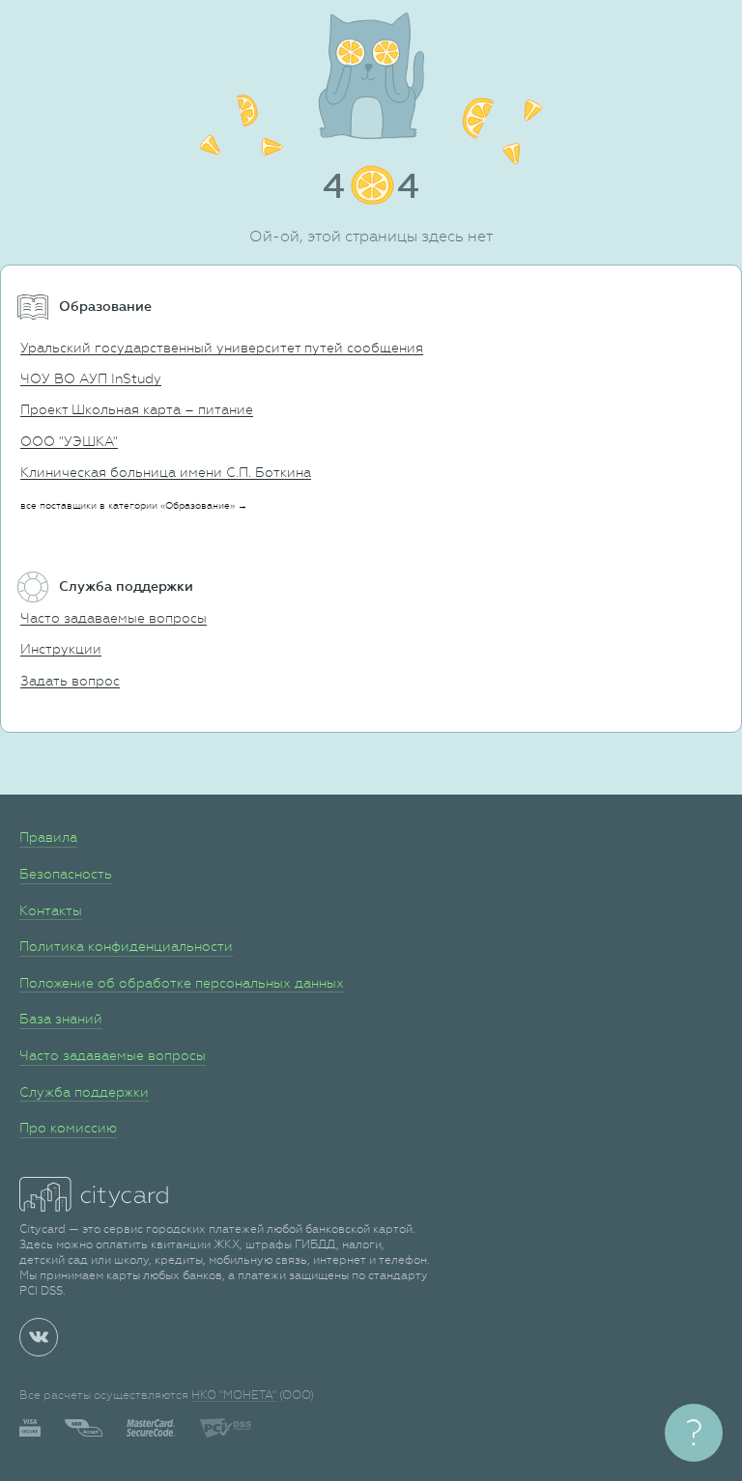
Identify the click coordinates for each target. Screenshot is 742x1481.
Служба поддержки (84, 1092)
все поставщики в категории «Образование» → (133, 505)
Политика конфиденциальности (126, 946)
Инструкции (60, 649)
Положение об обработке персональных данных (181, 983)
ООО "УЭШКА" (69, 441)
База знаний (60, 1018)
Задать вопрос (70, 680)
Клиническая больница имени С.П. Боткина (165, 472)
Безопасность (65, 873)
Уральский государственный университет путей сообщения (221, 347)
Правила (48, 837)
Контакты (50, 910)
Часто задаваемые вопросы (113, 618)
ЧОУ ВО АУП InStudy (90, 378)
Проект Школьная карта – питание (136, 409)
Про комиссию (68, 1127)
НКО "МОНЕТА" (233, 1395)
